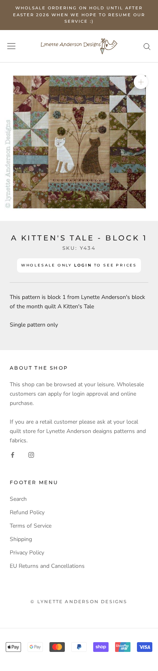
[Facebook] (12, 454)
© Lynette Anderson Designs (78, 601)
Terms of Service (30, 526)
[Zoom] (141, 81)
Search (18, 499)
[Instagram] (31, 454)
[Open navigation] (11, 46)
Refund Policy (27, 512)
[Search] (147, 46)
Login (83, 265)
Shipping (21, 539)
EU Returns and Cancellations (47, 566)
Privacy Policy (27, 552)
